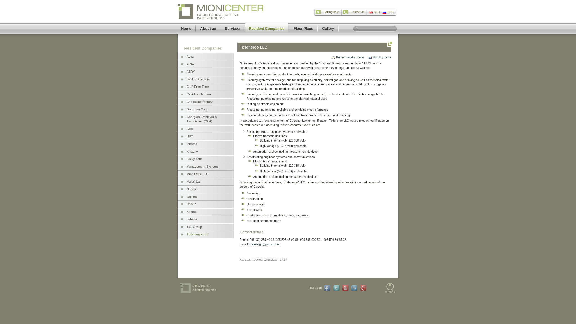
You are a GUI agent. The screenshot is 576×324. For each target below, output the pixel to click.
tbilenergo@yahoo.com (265, 244)
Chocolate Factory (200, 102)
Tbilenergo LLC (198, 234)
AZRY (191, 71)
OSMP (191, 204)
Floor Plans (303, 29)
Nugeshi (192, 189)
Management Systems (202, 166)
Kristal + (192, 151)
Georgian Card (197, 109)
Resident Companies (267, 29)
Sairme (192, 212)
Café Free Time (198, 86)
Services (232, 29)
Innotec (192, 144)
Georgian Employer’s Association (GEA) (202, 119)
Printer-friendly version (350, 57)
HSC (190, 136)
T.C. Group (194, 227)
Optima (192, 196)
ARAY (191, 64)
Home (186, 29)
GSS (190, 128)
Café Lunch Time (199, 94)
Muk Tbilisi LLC (197, 174)
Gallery (328, 29)
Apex (190, 56)
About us (208, 29)
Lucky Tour (194, 159)
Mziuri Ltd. (194, 181)
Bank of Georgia (198, 79)
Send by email (382, 57)
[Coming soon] (336, 288)
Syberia (192, 219)
